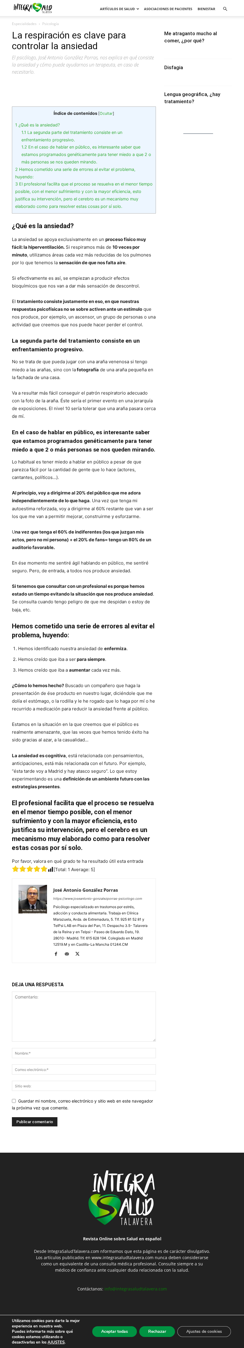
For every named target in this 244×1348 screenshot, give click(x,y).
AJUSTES (56, 1342)
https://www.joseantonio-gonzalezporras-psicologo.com (97, 898)
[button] (225, 9)
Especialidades (24, 23)
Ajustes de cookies (204, 1331)
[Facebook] (58, 954)
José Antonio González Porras (85, 890)
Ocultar (106, 113)
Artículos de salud (117, 9)
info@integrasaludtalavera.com (135, 1289)
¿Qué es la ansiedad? (37, 124)
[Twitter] (80, 954)
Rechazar (157, 1331)
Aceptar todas (114, 1331)
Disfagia (173, 67)
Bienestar (206, 9)
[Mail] (69, 954)
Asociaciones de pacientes (168, 9)
